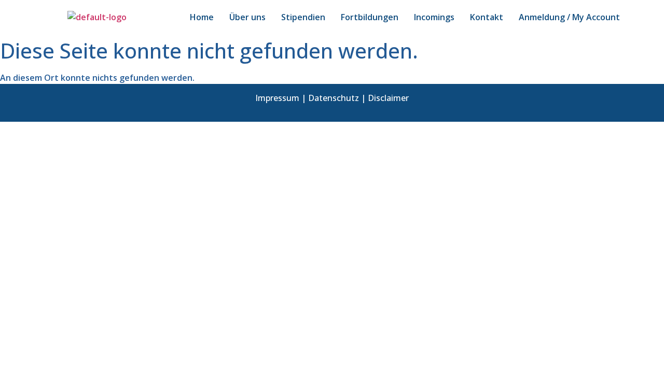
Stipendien (303, 17)
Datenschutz (333, 98)
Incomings (434, 17)
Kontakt (486, 17)
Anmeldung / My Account (569, 17)
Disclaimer (388, 98)
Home (202, 17)
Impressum (277, 98)
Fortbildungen (369, 17)
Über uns (247, 17)
